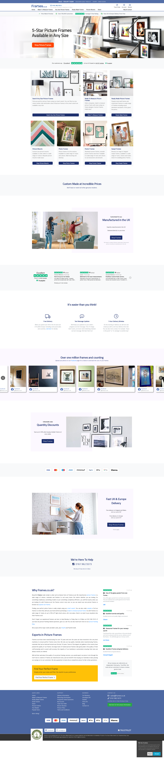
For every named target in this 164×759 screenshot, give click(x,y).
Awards (84, 699)
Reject (150, 753)
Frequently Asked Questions (65, 699)
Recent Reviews (62, 706)
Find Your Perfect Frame (44, 677)
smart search (71, 608)
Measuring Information (63, 697)
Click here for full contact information (120, 705)
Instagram (61, 730)
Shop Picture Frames (43, 45)
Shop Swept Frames (121, 163)
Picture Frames (36, 706)
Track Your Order (62, 704)
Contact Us (85, 706)
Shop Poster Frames (95, 163)
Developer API (86, 697)
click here (48, 329)
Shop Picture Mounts (42, 163)
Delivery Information (63, 695)
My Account (60, 702)
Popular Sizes (36, 710)
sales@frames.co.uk (117, 695)
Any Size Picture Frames (62, 10)
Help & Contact (127, 10)
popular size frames (44, 604)
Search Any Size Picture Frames (55, 115)
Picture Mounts (90, 10)
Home (33, 10)
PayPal (64, 628)
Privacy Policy (61, 708)
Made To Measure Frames (45, 10)
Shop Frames (116, 237)
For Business (86, 695)
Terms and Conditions (63, 710)
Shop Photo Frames (69, 163)
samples (89, 608)
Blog (83, 704)
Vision (99, 10)
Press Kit (85, 702)
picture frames (91, 595)
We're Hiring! (35, 713)
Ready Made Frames (78, 10)
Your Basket (35, 708)
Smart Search (36, 702)
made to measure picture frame (77, 611)
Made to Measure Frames (39, 697)
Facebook (73, 360)
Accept (157, 753)
